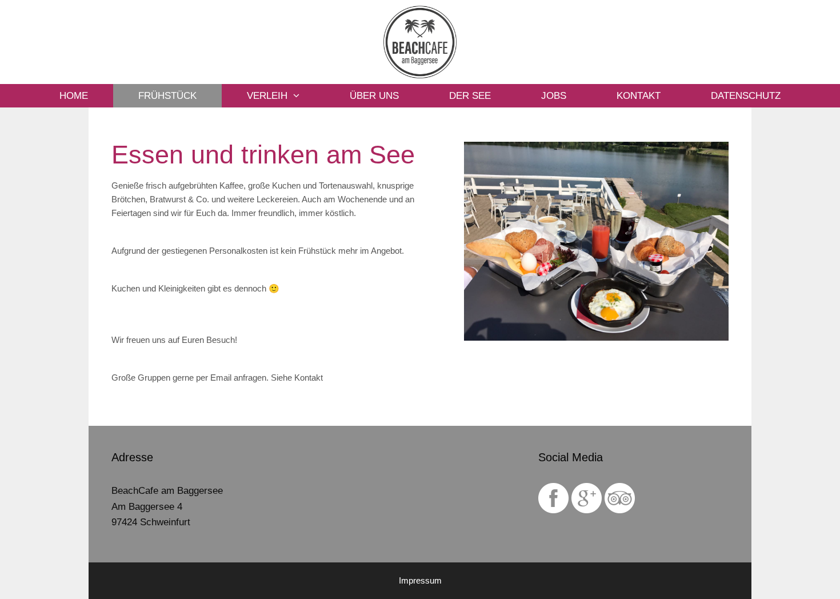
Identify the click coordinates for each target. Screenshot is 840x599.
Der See (470, 95)
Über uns (374, 95)
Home (73, 95)
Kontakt (639, 95)
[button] (306, 95)
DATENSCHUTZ (746, 95)
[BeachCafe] (419, 41)
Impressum (420, 580)
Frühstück (167, 95)
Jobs (553, 95)
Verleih (267, 95)
